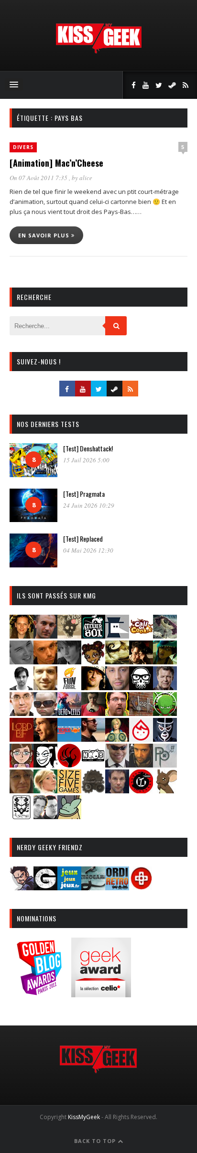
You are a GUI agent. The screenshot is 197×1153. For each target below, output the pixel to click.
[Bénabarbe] (117, 635)
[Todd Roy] (117, 790)
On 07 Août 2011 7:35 (39, 177)
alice (85, 177)
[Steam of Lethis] (93, 790)
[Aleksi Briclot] (21, 635)
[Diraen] (93, 661)
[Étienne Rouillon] (141, 661)
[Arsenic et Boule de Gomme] (69, 635)
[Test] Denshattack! (88, 448)
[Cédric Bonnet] (21, 661)
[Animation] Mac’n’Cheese (56, 163)
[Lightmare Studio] (165, 713)
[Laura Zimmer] (93, 713)
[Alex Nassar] (45, 635)
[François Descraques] (21, 687)
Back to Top (96, 1140)
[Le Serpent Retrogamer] (93, 887)
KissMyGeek (84, 1117)
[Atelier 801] (93, 635)
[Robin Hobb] (21, 790)
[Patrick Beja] (141, 764)
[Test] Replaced (83, 539)
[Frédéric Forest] (45, 687)
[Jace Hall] (117, 687)
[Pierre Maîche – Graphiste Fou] (21, 887)
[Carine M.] (165, 635)
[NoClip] (69, 764)
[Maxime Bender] (93, 739)
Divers (23, 147)
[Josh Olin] (21, 713)
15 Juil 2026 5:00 (86, 460)
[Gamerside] (45, 887)
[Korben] (45, 713)
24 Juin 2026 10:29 (88, 505)
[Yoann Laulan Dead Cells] (69, 713)
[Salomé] (45, 790)
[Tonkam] (141, 790)
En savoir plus (44, 235)
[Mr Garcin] (165, 739)
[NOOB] (93, 764)
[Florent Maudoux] (165, 661)
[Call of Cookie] (141, 635)
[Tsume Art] (21, 816)
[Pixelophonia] (165, 764)
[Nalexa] (21, 764)
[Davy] (45, 661)
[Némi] (45, 764)
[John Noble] (165, 687)
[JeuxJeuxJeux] (69, 887)
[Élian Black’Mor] (117, 661)
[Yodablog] (69, 816)
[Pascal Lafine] (117, 764)
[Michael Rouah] (141, 739)
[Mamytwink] (45, 739)
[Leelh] (141, 713)
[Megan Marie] (117, 739)
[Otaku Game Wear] (141, 887)
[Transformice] (165, 790)
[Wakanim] (45, 816)
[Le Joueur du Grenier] (117, 713)
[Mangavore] (69, 739)
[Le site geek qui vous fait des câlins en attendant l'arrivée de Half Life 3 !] (98, 51)
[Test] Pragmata (84, 494)
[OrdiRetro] (117, 887)
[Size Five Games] (69, 790)
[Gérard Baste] (93, 687)
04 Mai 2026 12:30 (88, 550)
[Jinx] (141, 687)
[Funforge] (69, 687)
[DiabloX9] (69, 661)
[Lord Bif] (21, 739)
